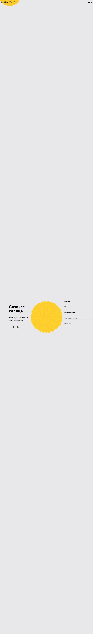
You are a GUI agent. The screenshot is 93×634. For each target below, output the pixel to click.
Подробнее (16, 327)
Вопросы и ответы (69, 312)
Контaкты (67, 323)
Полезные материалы (70, 318)
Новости (67, 306)
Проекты (67, 301)
